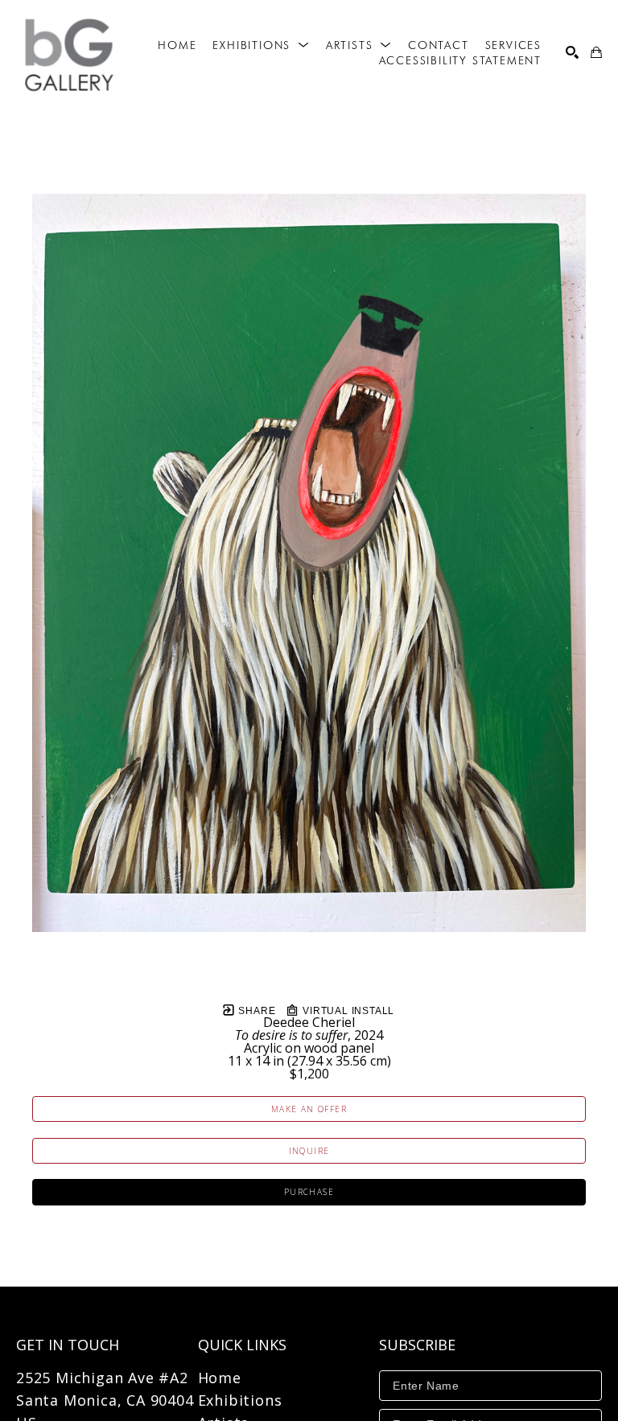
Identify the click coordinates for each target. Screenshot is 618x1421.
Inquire (309, 1150)
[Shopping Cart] (596, 52)
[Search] (572, 52)
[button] (260, 45)
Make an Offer (309, 1109)
